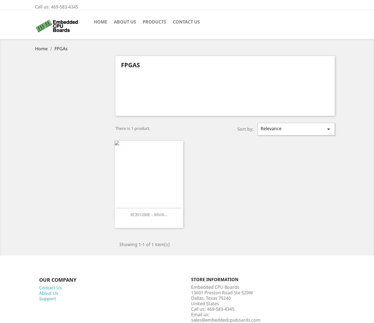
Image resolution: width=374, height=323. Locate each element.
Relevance (296, 129)
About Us (125, 22)
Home (100, 22)
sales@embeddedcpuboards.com (225, 320)
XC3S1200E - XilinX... (148, 214)
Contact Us (186, 22)
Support (47, 299)
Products (154, 22)
